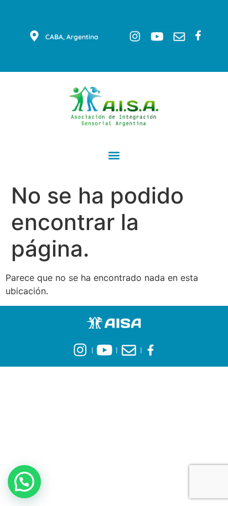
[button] (114, 155)
